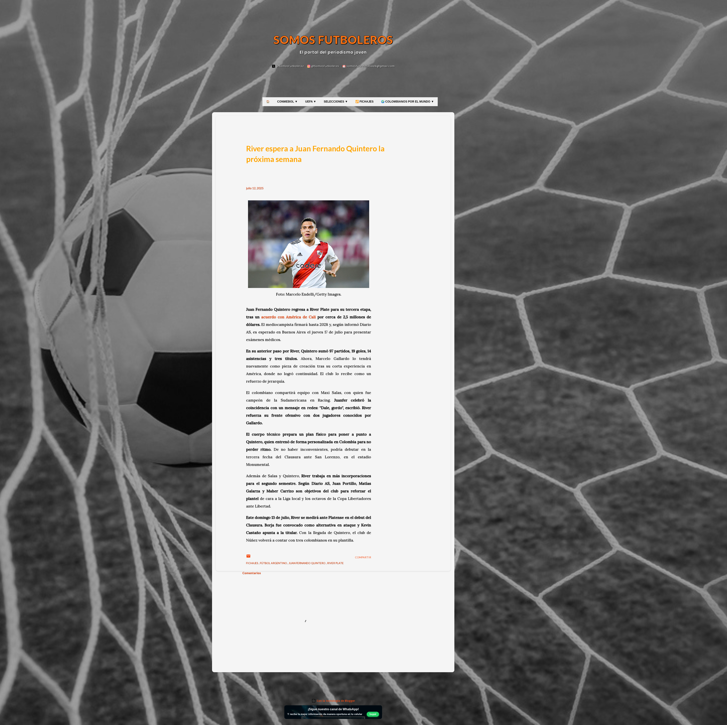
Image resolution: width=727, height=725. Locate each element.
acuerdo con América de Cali (288, 316)
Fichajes (252, 563)
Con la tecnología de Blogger (335, 700)
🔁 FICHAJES (364, 101)
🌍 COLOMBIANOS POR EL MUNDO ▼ (407, 101)
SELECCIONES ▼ (336, 101)
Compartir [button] (363, 557)
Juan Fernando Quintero (307, 563)
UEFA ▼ (310, 101)
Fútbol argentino (274, 563)
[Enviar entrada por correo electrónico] (248, 557)
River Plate (335, 563)
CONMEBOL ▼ (287, 101)
